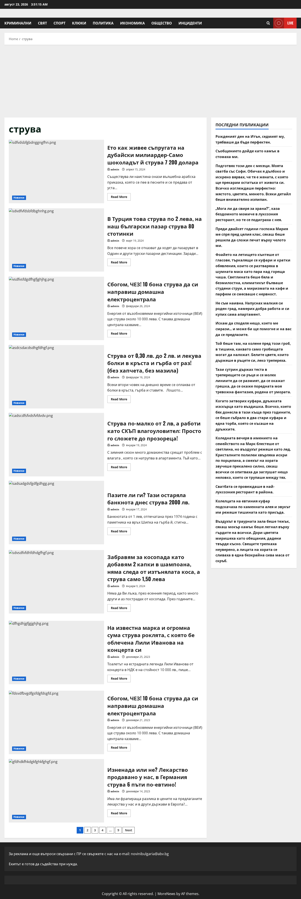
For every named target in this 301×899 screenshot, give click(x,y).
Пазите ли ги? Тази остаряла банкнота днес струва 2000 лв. (56, 512)
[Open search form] (268, 23)
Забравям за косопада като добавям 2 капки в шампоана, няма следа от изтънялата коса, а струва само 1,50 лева (56, 582)
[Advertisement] (150, 80)
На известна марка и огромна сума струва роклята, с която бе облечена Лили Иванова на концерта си (56, 652)
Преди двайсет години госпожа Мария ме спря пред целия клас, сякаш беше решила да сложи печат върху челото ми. (252, 237)
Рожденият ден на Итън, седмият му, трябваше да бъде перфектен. (250, 139)
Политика (103, 23)
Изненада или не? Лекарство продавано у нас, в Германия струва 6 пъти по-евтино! (56, 791)
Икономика (132, 23)
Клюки (79, 23)
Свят (42, 23)
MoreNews (166, 893)
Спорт (59, 23)
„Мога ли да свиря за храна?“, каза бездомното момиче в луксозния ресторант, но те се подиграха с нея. (249, 214)
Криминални (17, 23)
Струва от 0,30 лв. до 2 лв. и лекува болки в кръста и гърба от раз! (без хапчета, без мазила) (56, 376)
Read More (121, 197)
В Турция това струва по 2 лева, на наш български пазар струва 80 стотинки (56, 240)
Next (128, 830)
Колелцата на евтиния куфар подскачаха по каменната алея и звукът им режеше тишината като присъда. (253, 506)
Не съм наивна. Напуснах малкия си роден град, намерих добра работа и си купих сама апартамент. (252, 308)
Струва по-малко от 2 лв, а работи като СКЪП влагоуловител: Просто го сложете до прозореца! (56, 444)
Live (290, 23)
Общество (161, 23)
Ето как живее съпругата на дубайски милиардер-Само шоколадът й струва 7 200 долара (56, 171)
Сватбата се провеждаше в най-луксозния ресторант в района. (245, 489)
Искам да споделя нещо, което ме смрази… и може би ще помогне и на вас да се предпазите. (254, 328)
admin (115, 169)
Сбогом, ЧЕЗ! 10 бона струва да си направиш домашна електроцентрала (56, 308)
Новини (19, 198)
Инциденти (190, 23)
